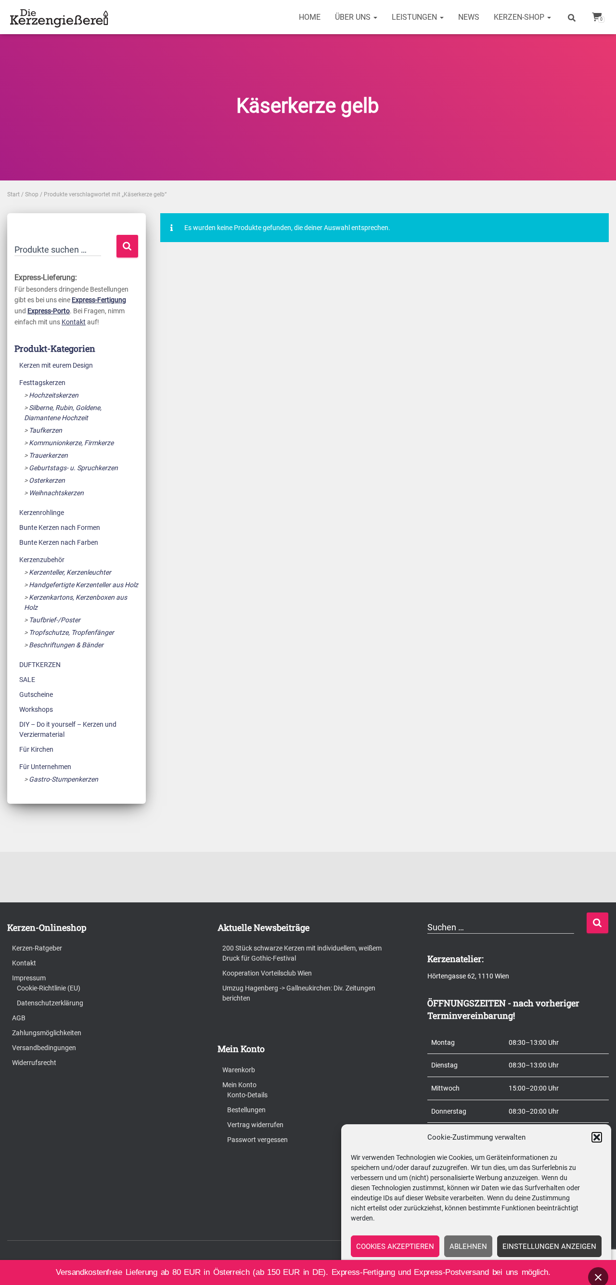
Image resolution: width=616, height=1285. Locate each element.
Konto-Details (247, 1095)
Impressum (29, 978)
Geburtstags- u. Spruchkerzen (73, 468)
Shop (31, 194)
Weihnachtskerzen (56, 493)
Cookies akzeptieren (395, 1246)
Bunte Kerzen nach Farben (58, 542)
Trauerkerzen (48, 455)
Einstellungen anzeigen (549, 1246)
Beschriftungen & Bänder (66, 645)
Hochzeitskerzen (53, 395)
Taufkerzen (45, 430)
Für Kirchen (36, 749)
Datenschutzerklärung (50, 1003)
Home (310, 17)
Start (13, 194)
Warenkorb (238, 1070)
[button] (597, 1137)
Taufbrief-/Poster (54, 620)
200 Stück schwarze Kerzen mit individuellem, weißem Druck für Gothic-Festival (302, 953)
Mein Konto (239, 1085)
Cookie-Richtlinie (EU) (48, 988)
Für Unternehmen (45, 767)
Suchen (127, 246)
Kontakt (74, 322)
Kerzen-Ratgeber (37, 948)
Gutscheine (36, 694)
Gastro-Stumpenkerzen (63, 779)
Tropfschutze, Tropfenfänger (71, 632)
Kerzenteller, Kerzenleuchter (70, 572)
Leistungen (415, 17)
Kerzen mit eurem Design (56, 365)
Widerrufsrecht (34, 1063)
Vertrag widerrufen (255, 1125)
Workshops (36, 709)
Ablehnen (468, 1246)
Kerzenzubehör (41, 560)
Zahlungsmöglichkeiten (46, 1033)
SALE (27, 679)
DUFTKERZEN (40, 664)
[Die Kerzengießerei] (60, 17)
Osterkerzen (47, 480)
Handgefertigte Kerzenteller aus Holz (83, 585)
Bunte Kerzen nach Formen (59, 527)
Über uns (353, 17)
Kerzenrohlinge (41, 512)
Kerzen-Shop (520, 17)
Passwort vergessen (257, 1140)
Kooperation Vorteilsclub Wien (267, 973)
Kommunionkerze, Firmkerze (71, 443)
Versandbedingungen (44, 1048)
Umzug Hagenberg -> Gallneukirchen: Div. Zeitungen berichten (298, 993)
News (468, 17)
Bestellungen (246, 1110)
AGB (19, 1018)
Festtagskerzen (42, 382)
